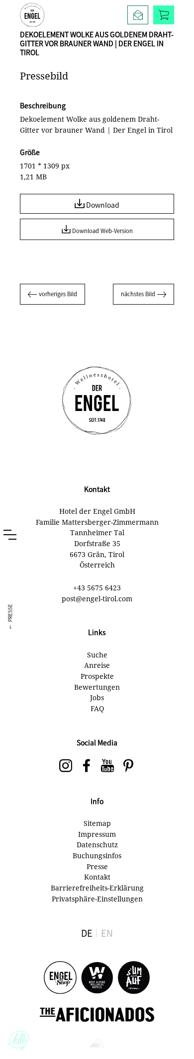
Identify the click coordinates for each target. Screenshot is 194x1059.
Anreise (97, 665)
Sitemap (97, 823)
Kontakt (97, 877)
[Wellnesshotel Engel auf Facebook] (86, 766)
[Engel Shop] (60, 978)
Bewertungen (97, 687)
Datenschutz (97, 844)
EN (107, 932)
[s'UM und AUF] (133, 978)
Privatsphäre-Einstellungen (97, 898)
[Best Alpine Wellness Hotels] (97, 978)
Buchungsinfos (97, 855)
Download (102, 205)
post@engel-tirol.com (97, 598)
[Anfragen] (137, 14)
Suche (97, 654)
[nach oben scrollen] (177, 1034)
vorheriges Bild (58, 294)
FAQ (97, 708)
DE (87, 932)
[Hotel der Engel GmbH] (32, 15)
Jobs (97, 697)
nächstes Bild (138, 294)
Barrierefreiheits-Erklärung (97, 888)
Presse (97, 866)
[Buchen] (163, 14)
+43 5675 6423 (97, 587)
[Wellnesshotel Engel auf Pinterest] (128, 766)
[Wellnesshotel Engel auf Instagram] (65, 766)
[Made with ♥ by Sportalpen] (97, 1044)
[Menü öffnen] (9, 535)
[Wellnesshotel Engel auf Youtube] (107, 766)
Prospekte (97, 676)
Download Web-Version (102, 231)
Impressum (97, 834)
